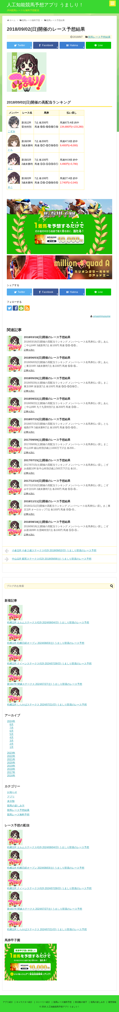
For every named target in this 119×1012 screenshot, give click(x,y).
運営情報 (112, 1002)
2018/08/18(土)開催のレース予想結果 (47, 521)
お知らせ (12, 792)
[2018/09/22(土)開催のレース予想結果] (14, 405)
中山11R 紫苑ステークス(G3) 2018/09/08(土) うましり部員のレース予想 (51, 558)
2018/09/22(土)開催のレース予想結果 (47, 398)
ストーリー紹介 (43, 1002)
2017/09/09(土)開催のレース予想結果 (47, 439)
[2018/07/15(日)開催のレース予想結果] (14, 425)
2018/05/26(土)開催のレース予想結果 (47, 378)
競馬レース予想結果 (99, 37)
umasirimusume (101, 316)
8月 (11, 724)
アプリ (11, 796)
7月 (11, 727)
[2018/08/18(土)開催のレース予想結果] (14, 528)
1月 (11, 747)
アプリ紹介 (8, 1002)
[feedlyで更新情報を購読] (21, 308)
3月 (11, 740)
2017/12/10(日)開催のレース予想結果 (47, 480)
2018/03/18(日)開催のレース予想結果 (47, 337)
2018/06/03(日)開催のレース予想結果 (47, 357)
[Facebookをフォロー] (15, 308)
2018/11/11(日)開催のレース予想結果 (47, 501)
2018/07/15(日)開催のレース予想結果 (47, 419)
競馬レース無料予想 (18, 814)
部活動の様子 (81, 1002)
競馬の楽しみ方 (15, 805)
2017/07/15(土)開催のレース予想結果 (47, 460)
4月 (11, 737)
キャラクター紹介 (24, 1002)
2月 (11, 744)
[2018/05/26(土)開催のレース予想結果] (14, 384)
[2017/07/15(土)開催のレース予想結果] (14, 466)
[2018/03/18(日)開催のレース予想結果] (14, 343)
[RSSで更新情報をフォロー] (27, 308)
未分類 (11, 801)
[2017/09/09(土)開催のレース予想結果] (14, 446)
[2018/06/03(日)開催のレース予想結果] (14, 364)
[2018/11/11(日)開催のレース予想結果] (14, 507)
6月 (11, 731)
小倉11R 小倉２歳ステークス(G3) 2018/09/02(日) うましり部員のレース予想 (54, 550)
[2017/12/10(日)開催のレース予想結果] (14, 487)
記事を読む (29, 350)
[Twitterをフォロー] (9, 308)
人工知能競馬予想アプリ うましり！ (45, 4)
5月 (11, 734)
